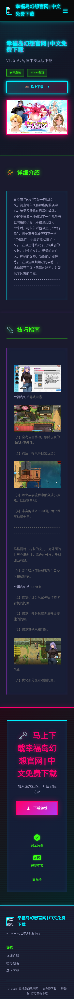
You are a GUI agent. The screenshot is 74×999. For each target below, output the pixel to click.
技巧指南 (12, 963)
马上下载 (12, 971)
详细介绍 (12, 956)
